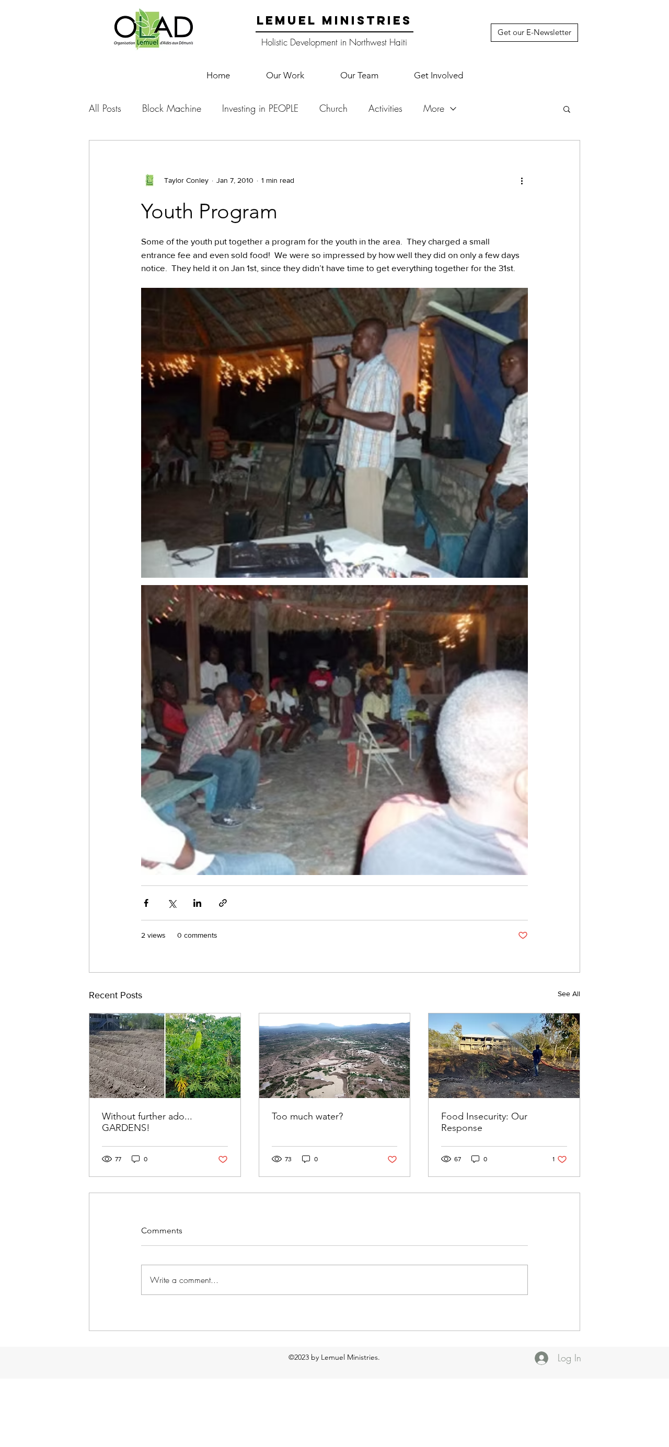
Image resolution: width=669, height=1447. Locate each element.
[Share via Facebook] (146, 903)
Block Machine (171, 108)
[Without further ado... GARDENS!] (164, 1055)
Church (333, 108)
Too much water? (307, 1116)
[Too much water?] (334, 1055)
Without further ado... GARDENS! (147, 1122)
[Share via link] (223, 903)
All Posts (105, 108)
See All (569, 993)
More (433, 108)
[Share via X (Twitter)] (172, 903)
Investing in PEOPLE (260, 108)
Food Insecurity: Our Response (484, 1122)
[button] (285, 75)
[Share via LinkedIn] (197, 903)
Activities (385, 108)
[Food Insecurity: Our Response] (504, 1055)
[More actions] (521, 180)
